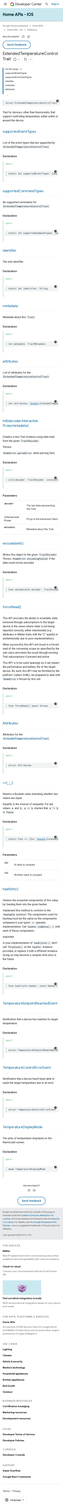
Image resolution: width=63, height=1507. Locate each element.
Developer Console (14, 1454)
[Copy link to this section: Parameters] (20, 496)
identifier (9, 250)
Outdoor (8, 1391)
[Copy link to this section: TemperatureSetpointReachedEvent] (6, 1008)
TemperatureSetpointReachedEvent (30, 1003)
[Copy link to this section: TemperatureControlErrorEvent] (54, 1068)
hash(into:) (10, 889)
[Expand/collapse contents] (21, 69)
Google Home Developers (15, 26)
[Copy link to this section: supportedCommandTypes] (47, 191)
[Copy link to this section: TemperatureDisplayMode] (46, 1127)
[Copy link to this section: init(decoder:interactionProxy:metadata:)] (32, 426)
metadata (10, 306)
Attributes (10, 723)
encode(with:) (13, 543)
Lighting (7, 1349)
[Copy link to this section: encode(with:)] (26, 544)
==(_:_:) (8, 783)
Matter (6, 1250)
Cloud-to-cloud (11, 1266)
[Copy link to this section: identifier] (19, 251)
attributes (10, 361)
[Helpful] (23, 36)
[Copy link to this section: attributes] (21, 362)
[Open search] (47, 4)
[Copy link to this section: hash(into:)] (21, 889)
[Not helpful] (28, 36)
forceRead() (12, 607)
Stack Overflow (11, 1470)
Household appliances (15, 1373)
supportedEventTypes (19, 131)
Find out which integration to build (22, 1298)
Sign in (55, 4)
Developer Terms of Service (19, 1434)
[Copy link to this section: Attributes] (21, 724)
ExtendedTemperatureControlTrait (26, 738)
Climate (7, 1355)
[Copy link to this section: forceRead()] (24, 607)
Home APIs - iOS (18, 14)
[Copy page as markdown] (26, 59)
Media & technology (14, 1367)
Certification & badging (16, 1406)
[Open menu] (5, 4)
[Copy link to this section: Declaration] (20, 156)
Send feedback (16, 44)
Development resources (17, 1418)
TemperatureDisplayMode (23, 1127)
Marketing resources (15, 1412)
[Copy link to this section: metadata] (21, 306)
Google (34, 403)
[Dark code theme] (57, 101)
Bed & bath (9, 1385)
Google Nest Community (17, 1476)
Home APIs (37, 26)
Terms (6, 1491)
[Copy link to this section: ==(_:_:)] (16, 783)
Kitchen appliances (13, 1379)
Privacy (16, 1491)
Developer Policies (13, 1440)
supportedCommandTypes (23, 191)
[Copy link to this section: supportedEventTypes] (39, 132)
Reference (32, 30)
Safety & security (13, 1361)
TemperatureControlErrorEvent (27, 1068)
